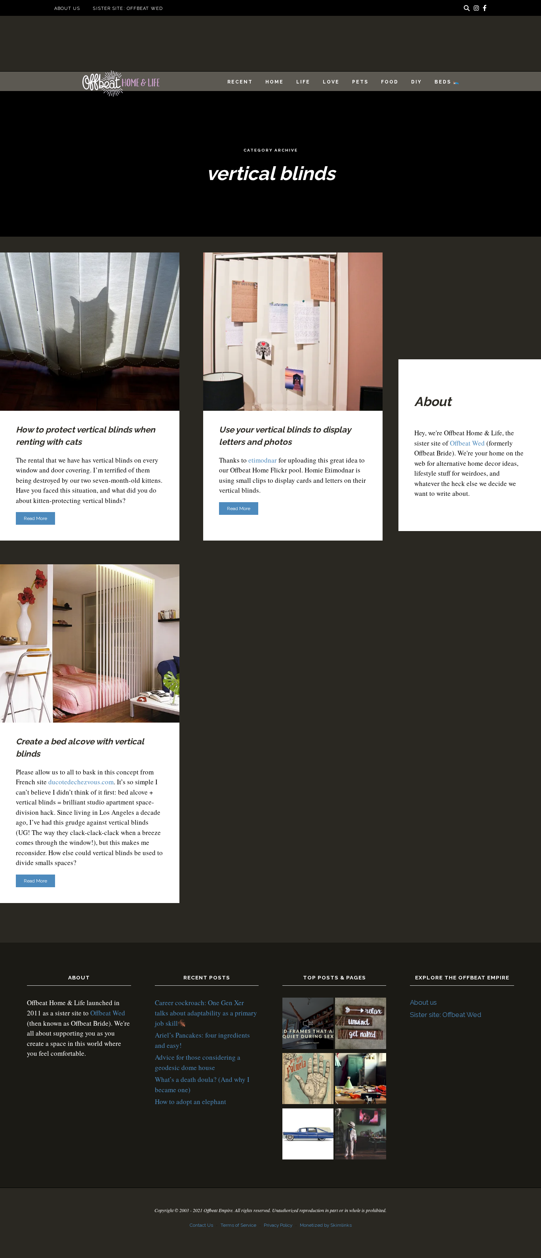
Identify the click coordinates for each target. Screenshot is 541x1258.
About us (67, 8)
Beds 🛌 (447, 82)
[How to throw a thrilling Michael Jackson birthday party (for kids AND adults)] (360, 1135)
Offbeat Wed (467, 443)
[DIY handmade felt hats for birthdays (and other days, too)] (360, 1080)
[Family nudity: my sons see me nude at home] (360, 1024)
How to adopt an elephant (190, 1101)
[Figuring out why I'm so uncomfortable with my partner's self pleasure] (307, 1080)
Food (389, 82)
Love (331, 82)
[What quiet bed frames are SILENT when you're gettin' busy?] (307, 1024)
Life (303, 82)
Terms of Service (238, 1225)
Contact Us (201, 1225)
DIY (416, 82)
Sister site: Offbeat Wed (127, 8)
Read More (35, 518)
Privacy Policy (278, 1225)
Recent (240, 82)
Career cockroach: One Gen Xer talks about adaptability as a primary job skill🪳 (206, 1012)
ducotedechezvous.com (81, 781)
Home (274, 82)
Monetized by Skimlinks (326, 1225)
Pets (360, 82)
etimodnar (262, 460)
